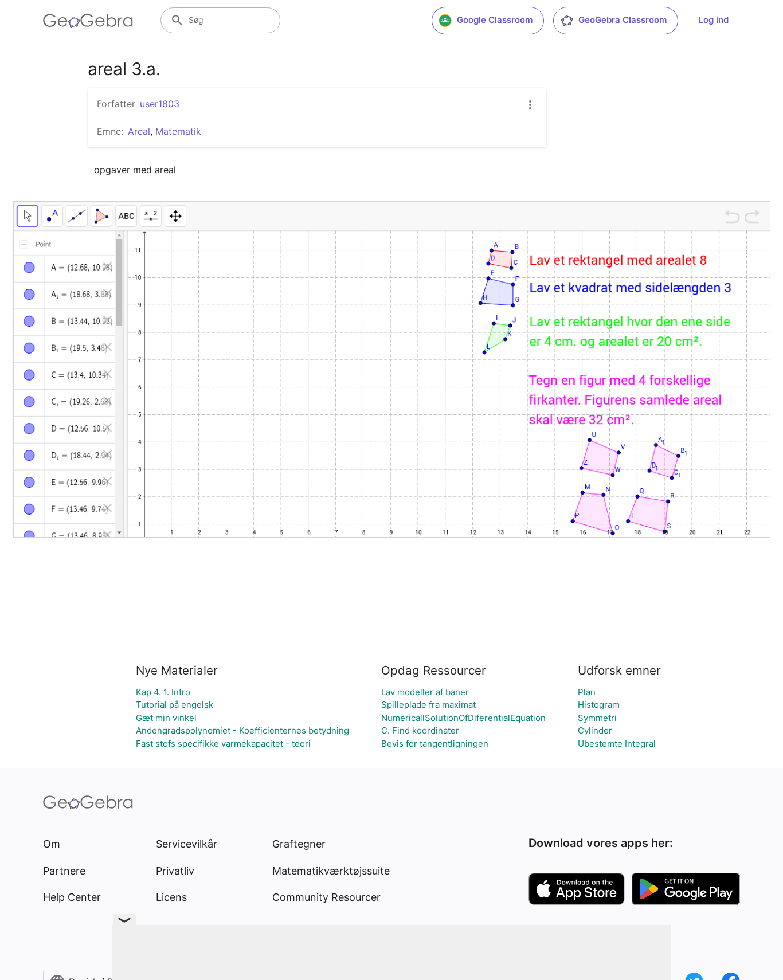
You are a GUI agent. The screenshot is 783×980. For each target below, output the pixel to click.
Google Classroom (495, 19)
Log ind (714, 19)
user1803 (159, 103)
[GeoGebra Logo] (88, 21)
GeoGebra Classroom (622, 19)
